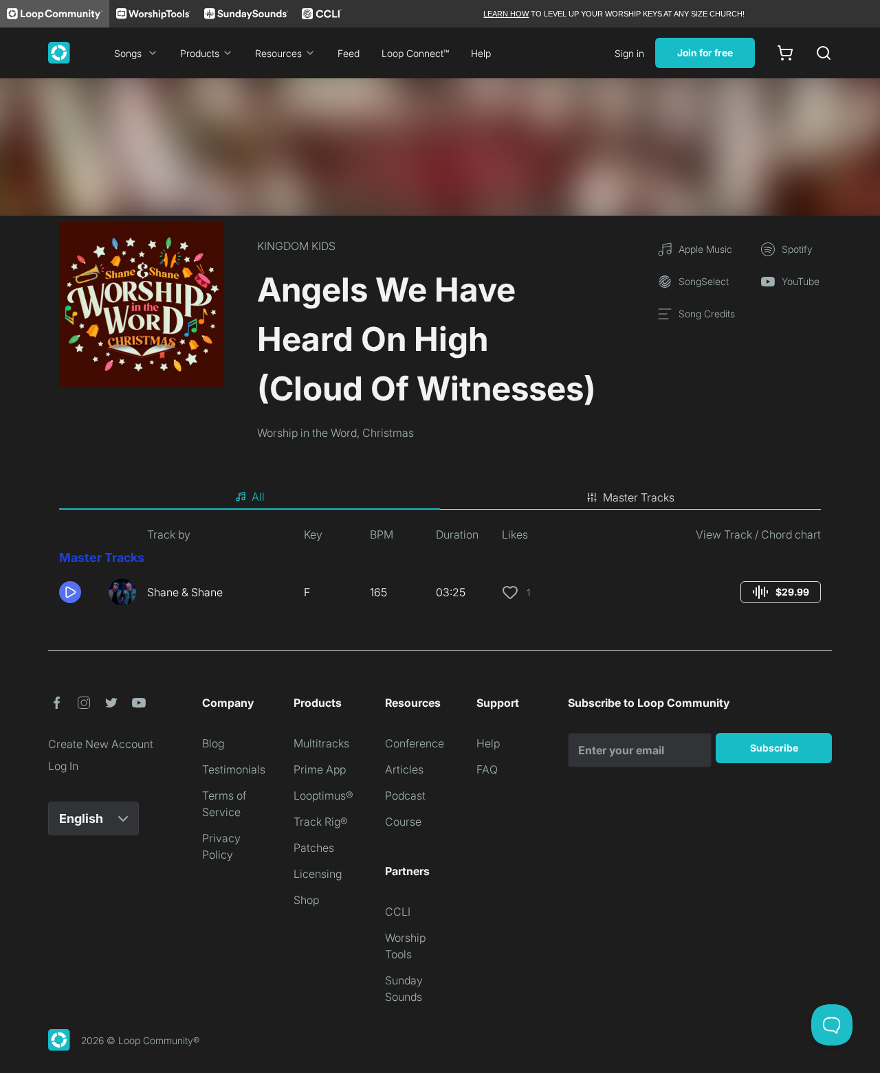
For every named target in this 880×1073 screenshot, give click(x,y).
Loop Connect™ (415, 53)
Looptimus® (323, 795)
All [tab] (258, 497)
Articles (404, 769)
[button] (78, 592)
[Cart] (785, 53)
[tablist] (440, 497)
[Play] (70, 592)
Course (403, 821)
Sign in (629, 53)
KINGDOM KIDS (296, 246)
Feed (349, 53)
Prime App (320, 769)
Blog (213, 743)
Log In (63, 766)
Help (481, 53)
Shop (306, 900)
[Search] (823, 53)
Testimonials (233, 769)
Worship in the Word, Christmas (335, 433)
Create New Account (100, 744)
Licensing (318, 874)
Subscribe (774, 748)
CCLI (397, 911)
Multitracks (321, 743)
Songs (128, 53)
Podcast (405, 795)
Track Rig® (321, 821)
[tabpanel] (440, 571)
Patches (314, 848)
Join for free (705, 52)
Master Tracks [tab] (638, 497)
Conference (414, 743)
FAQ (487, 769)
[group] (780, 592)
